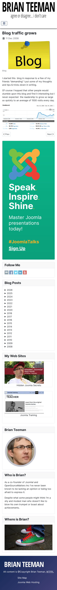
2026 (9, 290)
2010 (9, 340)
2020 (9, 310)
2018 (9, 313)
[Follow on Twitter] (16, 272)
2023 (9, 300)
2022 (9, 303)
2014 (9, 326)
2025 (9, 293)
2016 (9, 320)
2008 (9, 346)
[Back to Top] (52, 585)
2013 (9, 330)
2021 (9, 306)
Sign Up (17, 248)
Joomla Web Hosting (28, 582)
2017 (9, 316)
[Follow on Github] (6, 272)
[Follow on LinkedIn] (20, 272)
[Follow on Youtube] (25, 272)
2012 (9, 333)
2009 (9, 343)
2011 (9, 336)
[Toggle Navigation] (4, 23)
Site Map (22, 577)
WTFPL (50, 571)
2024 (9, 296)
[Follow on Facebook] (11, 272)
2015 (9, 323)
